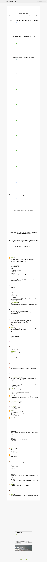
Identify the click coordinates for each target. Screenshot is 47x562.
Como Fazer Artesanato (14, 265)
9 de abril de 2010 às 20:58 (14, 275)
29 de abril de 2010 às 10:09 (14, 325)
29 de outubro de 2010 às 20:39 (15, 349)
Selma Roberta (13, 406)
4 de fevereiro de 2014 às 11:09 (15, 492)
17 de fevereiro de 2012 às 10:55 (15, 446)
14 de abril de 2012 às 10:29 (14, 452)
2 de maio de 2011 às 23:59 (14, 381)
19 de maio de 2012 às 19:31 (14, 466)
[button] (9, 9)
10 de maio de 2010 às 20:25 (14, 338)
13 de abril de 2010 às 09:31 (14, 300)
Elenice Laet (12, 257)
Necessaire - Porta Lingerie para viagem (19, 551)
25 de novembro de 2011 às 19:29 (15, 424)
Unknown (12, 319)
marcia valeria (13, 351)
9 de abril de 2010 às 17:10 (14, 271)
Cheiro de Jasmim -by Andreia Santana (16, 377)
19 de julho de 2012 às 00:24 (14, 477)
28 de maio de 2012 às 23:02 (14, 472)
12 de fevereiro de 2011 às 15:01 (15, 370)
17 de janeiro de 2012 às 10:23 (15, 441)
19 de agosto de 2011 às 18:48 (15, 408)
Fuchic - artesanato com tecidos (15, 401)
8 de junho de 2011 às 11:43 (14, 393)
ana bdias (12, 388)
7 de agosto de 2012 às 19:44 (15, 482)
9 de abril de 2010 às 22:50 (14, 282)
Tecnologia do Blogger (24, 559)
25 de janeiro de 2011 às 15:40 (15, 360)
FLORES (12, 367)
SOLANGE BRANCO (13, 448)
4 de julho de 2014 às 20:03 (14, 497)
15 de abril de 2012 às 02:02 (14, 458)
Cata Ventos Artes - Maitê (14, 302)
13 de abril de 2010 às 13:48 (14, 306)
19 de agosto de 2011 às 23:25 (15, 415)
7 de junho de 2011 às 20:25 (14, 386)
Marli (11, 410)
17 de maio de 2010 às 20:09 (14, 343)
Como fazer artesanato (9, 1)
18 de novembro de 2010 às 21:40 (15, 353)
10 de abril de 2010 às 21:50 (14, 295)
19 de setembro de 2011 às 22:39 (15, 419)
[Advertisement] (23, 507)
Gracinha (12, 484)
